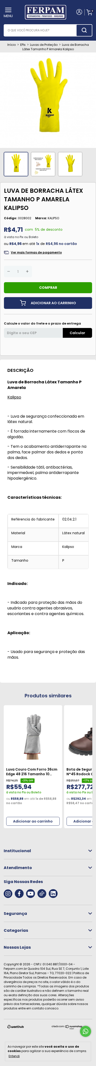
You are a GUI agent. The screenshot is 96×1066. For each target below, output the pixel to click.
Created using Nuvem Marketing (48, 135)
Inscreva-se (48, 119)
